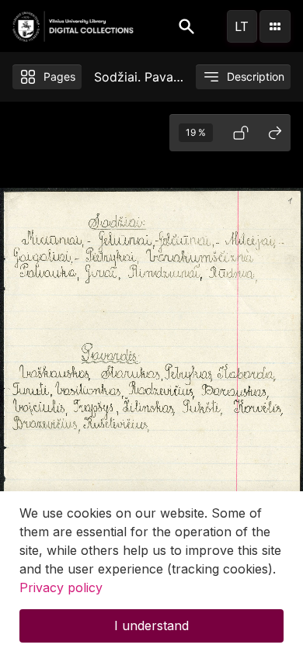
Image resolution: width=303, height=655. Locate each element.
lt (242, 26)
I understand (151, 625)
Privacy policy (61, 587)
